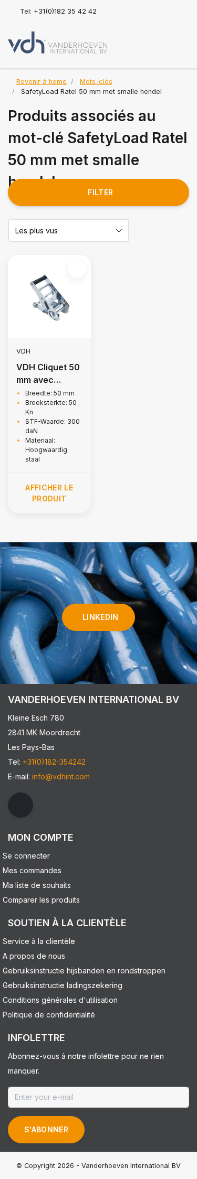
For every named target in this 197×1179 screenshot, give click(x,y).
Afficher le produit (49, 493)
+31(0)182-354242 (54, 761)
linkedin (100, 617)
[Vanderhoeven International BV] (57, 42)
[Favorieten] (159, 39)
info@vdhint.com (61, 776)
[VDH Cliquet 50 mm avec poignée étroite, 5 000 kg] (49, 296)
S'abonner (46, 1129)
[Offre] (179, 39)
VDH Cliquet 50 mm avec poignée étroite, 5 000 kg (48, 374)
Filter (100, 192)
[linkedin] (20, 805)
